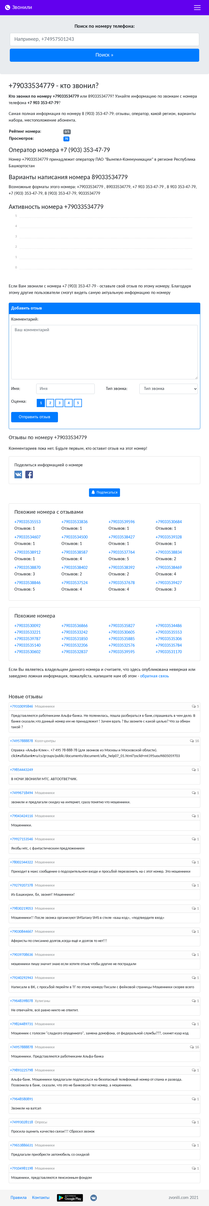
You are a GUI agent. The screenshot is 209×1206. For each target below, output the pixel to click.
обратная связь (154, 676)
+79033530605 (122, 632)
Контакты (41, 1198)
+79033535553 (27, 522)
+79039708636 (21, 955)
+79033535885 (122, 639)
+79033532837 (75, 652)
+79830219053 (21, 909)
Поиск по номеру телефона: (105, 26)
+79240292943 (21, 978)
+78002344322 (21, 862)
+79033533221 (27, 632)
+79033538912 (27, 552)
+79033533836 (75, 522)
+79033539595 (122, 652)
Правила (19, 1198)
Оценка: (18, 401)
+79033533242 (75, 632)
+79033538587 (75, 552)
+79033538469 (169, 568)
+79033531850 (75, 639)
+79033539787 (27, 639)
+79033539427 (169, 583)
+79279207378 (21, 885)
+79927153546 (21, 839)
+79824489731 (21, 1024)
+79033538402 (75, 568)
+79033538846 (27, 583)
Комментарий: (24, 319)
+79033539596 (122, 522)
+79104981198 (21, 1169)
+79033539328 (169, 537)
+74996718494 (21, 793)
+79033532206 (75, 645)
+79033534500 (75, 537)
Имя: (15, 389)
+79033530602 (27, 652)
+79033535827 (122, 626)
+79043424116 (21, 816)
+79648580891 (21, 1099)
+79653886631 (21, 1145)
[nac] (197, 7)
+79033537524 (75, 583)
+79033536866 (75, 626)
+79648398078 (21, 1001)
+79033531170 (169, 652)
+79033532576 (122, 645)
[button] (104, 55)
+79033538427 (122, 537)
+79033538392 (122, 568)
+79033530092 (27, 626)
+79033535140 (27, 645)
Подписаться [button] (107, 493)
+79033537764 (122, 552)
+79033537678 (122, 583)
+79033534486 (169, 626)
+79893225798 (21, 1070)
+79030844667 (21, 932)
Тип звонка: (116, 389)
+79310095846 (21, 707)
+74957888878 (21, 741)
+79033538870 (27, 568)
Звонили (21, 7)
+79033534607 (27, 537)
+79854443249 (21, 770)
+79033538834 (169, 552)
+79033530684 (169, 522)
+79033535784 (169, 645)
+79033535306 (169, 639)
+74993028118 (21, 1122)
